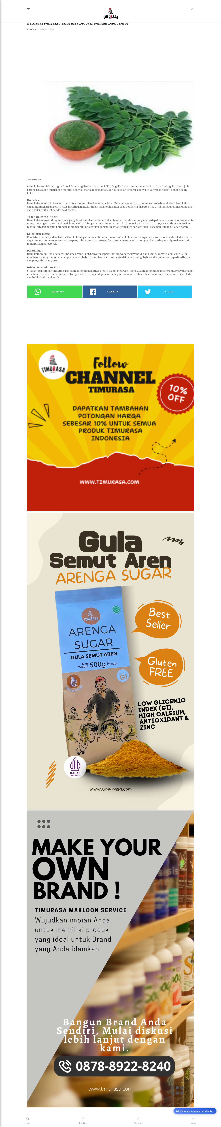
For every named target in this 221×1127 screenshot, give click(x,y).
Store (193, 1122)
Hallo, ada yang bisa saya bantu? (196, 1111)
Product (83, 1122)
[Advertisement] (110, 55)
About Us (138, 1122)
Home (28, 1122)
